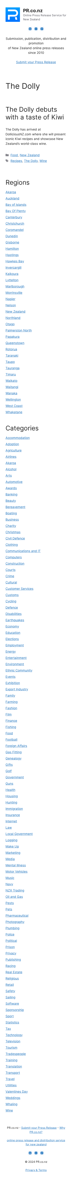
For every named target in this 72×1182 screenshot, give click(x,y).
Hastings (12, 255)
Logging (11, 840)
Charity (11, 526)
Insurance (13, 815)
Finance (11, 721)
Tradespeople (16, 1054)
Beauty (11, 501)
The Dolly (31, 161)
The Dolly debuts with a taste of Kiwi (35, 113)
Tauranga (13, 368)
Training (11, 1060)
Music (10, 878)
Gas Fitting (14, 752)
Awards (11, 488)
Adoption (12, 444)
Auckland (12, 198)
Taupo (10, 362)
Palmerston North (19, 330)
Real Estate (14, 972)
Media (10, 859)
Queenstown (15, 343)
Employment (15, 645)
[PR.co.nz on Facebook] (42, 29)
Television (13, 1041)
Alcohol (11, 469)
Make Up (12, 846)
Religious (12, 978)
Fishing (11, 727)
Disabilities (14, 614)
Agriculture (14, 450)
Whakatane (14, 412)
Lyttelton (12, 280)
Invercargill (13, 267)
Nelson (11, 305)
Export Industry (17, 689)
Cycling (11, 601)
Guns (9, 783)
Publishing (13, 959)
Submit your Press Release (36, 62)
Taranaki (12, 355)
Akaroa (11, 192)
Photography (15, 922)
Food (14, 155)
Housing (12, 796)
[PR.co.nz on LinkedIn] (30, 29)
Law (9, 827)
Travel (10, 1079)
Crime (10, 576)
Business (12, 519)
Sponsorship (15, 1010)
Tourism (11, 1047)
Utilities (11, 1085)
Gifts (9, 765)
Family (10, 695)
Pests (10, 903)
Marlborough (15, 286)
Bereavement (15, 507)
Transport (13, 1073)
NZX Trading (15, 890)
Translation (14, 1066)
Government (15, 777)
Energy (11, 651)
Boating (11, 513)
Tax (8, 1029)
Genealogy (13, 758)
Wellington (13, 399)
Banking (11, 494)
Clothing (12, 545)
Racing (11, 966)
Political (11, 941)
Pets (9, 909)
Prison (10, 947)
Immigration (14, 809)
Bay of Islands (16, 205)
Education (13, 633)
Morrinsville (14, 293)
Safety (10, 991)
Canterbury (14, 217)
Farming (12, 702)
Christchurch (15, 223)
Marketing (13, 853)
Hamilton (12, 249)
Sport (10, 1016)
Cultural (11, 582)
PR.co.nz (33, 10)
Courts (11, 570)
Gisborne (12, 242)
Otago (10, 324)
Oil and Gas (14, 897)
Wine (43, 161)
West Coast (14, 406)
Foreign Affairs (16, 746)
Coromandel (15, 230)
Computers (14, 557)
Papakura (13, 337)
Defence (12, 607)
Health (10, 790)
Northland (13, 318)
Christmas (13, 532)
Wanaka (11, 393)
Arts (9, 475)
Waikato (11, 381)
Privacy (11, 953)
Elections (12, 639)
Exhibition (13, 683)
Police (10, 934)
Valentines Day (17, 1091)
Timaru (11, 374)
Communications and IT (23, 551)
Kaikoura (12, 274)
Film (9, 714)
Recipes (16, 161)
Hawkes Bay (15, 261)
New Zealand (30, 155)
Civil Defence (15, 538)
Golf (9, 771)
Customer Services (19, 589)
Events (11, 677)
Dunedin (12, 236)
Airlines (11, 457)
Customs (12, 595)
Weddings (13, 1098)
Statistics (12, 1022)
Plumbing (12, 928)
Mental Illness (16, 865)
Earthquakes (15, 620)
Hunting (11, 802)
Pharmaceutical (17, 915)
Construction (15, 563)
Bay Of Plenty (16, 211)
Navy (9, 884)
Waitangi (12, 387)
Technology (14, 1035)
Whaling (11, 1104)
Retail (10, 985)
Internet (11, 821)
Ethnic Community (19, 670)
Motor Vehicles (17, 871)
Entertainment (16, 658)
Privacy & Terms (36, 1170)
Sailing (10, 997)
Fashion (11, 708)
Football (11, 739)
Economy (12, 626)
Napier (10, 299)
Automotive (14, 482)
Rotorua (11, 349)
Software (12, 1003)
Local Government (19, 834)
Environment (15, 664)
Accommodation (18, 438)
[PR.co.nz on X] (36, 29)
